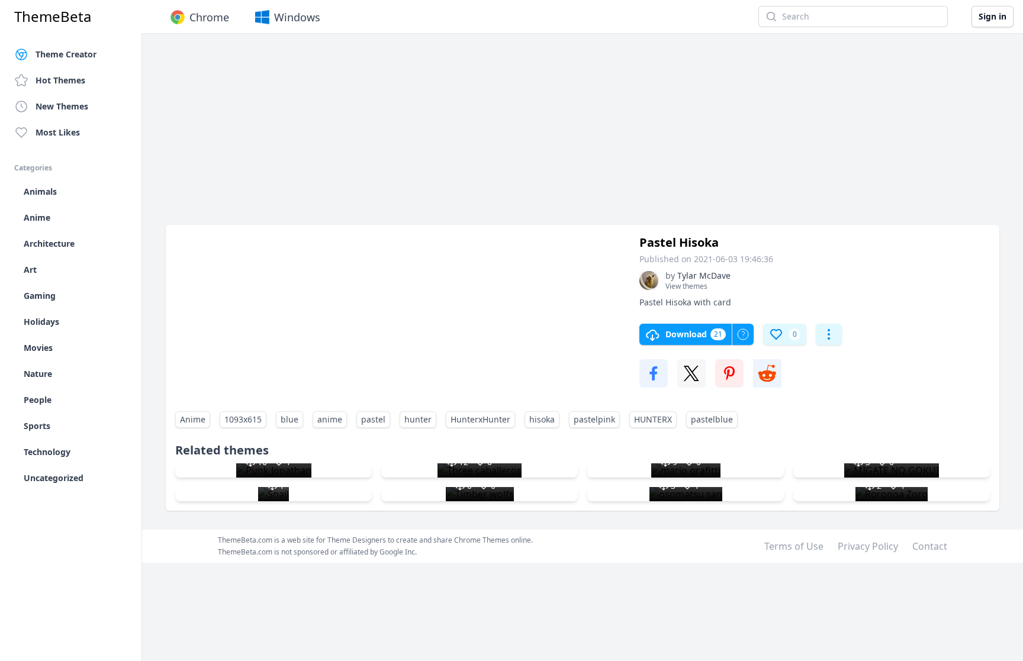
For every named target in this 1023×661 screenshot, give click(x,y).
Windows (297, 17)
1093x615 (243, 419)
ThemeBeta (52, 16)
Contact (929, 546)
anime (329, 419)
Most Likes (58, 132)
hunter (418, 419)
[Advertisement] (521, 135)
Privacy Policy (868, 546)
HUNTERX (653, 419)
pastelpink (594, 419)
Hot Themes (60, 80)
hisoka (542, 419)
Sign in (992, 16)
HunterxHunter (480, 419)
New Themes (62, 106)
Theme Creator (66, 54)
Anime (192, 419)
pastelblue (712, 419)
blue (289, 419)
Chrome (209, 17)
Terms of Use (793, 546)
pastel (373, 419)
